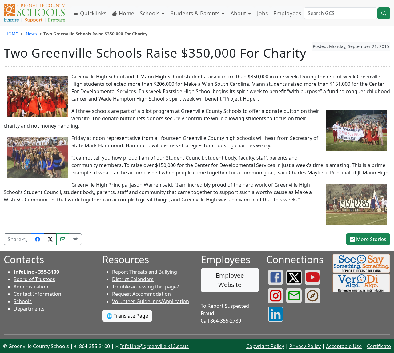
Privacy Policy (305, 346)
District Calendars (133, 279)
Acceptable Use (344, 346)
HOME (11, 34)
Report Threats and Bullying (144, 271)
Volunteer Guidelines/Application (150, 301)
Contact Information (37, 294)
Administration (31, 286)
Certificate (379, 346)
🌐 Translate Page (127, 315)
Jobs (262, 13)
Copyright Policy (265, 346)
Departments (29, 308)
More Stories (370, 239)
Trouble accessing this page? (145, 286)
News (31, 34)
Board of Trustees (34, 279)
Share (15, 239)
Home (125, 13)
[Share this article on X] (50, 239)
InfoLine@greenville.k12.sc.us (154, 346)
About (239, 13)
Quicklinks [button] (92, 13)
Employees (287, 13)
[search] (383, 13)
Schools (150, 13)
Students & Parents (196, 13)
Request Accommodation (141, 294)
